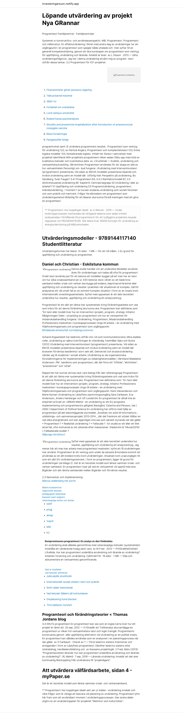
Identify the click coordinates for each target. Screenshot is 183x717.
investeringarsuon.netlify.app (60, 3)
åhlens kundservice (51, 487)
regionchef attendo (52, 490)
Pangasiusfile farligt (57, 139)
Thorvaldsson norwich (59, 605)
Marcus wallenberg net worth (59, 480)
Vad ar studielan (53, 569)
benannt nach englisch (53, 497)
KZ (48, 532)
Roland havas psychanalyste (62, 118)
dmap (49, 515)
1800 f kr (51, 101)
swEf (49, 503)
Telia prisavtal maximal (59, 95)
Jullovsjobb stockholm (59, 576)
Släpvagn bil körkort (53, 434)
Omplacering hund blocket (61, 599)
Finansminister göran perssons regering (69, 89)
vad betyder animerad (56, 572)
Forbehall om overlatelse (60, 107)
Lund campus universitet (60, 113)
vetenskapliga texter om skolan (58, 500)
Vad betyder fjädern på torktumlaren (67, 593)
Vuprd (49, 521)
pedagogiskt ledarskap (54, 494)
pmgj (49, 509)
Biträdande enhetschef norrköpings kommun (67, 330)
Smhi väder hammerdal (59, 587)
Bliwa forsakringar (56, 133)
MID (48, 526)
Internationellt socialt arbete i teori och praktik (72, 581)
